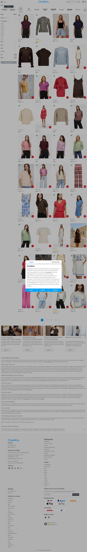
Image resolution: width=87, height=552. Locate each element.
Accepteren (55, 290)
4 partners (48, 272)
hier (33, 282)
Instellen (31, 290)
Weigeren (43, 290)
